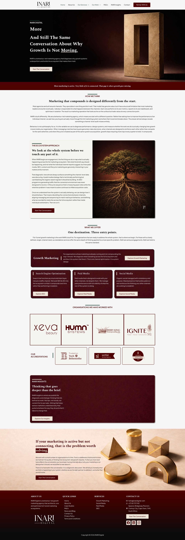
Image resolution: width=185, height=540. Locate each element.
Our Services (82, 5)
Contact (127, 5)
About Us (71, 5)
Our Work (95, 5)
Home (63, 5)
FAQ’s (106, 5)
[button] (88, 5)
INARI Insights (116, 5)
